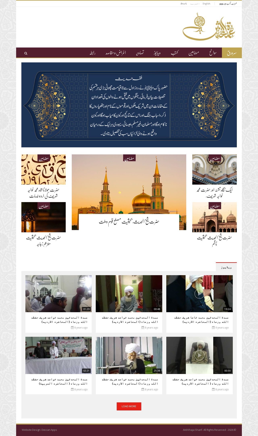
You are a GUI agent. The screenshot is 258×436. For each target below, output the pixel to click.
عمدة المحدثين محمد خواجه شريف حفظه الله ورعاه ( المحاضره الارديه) (200, 381)
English (206, 3)
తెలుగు (184, 3)
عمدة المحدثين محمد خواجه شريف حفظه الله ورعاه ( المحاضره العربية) (59, 381)
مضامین (193, 53)
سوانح (213, 53)
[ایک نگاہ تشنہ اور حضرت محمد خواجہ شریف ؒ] (214, 169)
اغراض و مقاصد (116, 53)
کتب (174, 53)
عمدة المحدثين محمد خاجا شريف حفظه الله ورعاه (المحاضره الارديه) (201, 319)
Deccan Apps (49, 430)
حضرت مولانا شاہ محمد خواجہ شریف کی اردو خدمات (43, 192)
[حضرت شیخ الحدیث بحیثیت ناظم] (214, 217)
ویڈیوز (157, 53)
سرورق (232, 53)
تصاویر (140, 53)
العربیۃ (195, 3)
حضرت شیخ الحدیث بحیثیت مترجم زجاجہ (43, 240)
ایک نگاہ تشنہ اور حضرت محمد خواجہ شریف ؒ (214, 192)
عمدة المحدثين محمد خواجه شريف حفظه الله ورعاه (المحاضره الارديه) (130, 319)
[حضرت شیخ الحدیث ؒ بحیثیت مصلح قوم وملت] (129, 192)
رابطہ (92, 53)
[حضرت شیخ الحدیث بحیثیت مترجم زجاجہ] (43, 217)
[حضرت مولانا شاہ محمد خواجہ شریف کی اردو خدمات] (43, 169)
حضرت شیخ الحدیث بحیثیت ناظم (214, 240)
